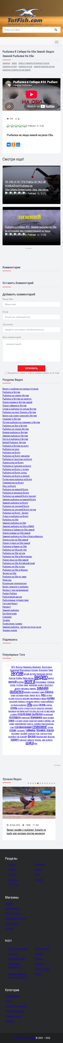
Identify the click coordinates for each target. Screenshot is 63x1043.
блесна (12, 678)
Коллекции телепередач (15, 583)
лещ (43, 695)
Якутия (17, 673)
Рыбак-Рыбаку (10, 593)
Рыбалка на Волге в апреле (16, 476)
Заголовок (8, 324)
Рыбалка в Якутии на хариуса (17, 399)
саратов (33, 720)
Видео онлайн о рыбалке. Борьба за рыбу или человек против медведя (26, 831)
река (11, 720)
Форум (11, 864)
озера (35, 705)
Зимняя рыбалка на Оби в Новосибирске (23, 536)
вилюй (12, 682)
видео (40, 677)
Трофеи (6, 620)
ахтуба (33, 674)
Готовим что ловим (15, 1006)
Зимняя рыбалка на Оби (14, 523)
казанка (35, 692)
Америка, (36, 667)
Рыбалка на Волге (11, 452)
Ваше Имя (8, 299)
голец (13, 685)
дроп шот (48, 685)
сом (12, 727)
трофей (23, 733)
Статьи (11, 874)
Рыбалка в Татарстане (24, 1038)
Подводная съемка (12, 623)
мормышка (35, 698)
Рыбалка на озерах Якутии (16, 429)
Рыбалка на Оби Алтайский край (19, 563)
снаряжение (20, 723)
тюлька (31, 733)
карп (13, 695)
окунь (42, 705)
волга (29, 681)
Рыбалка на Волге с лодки (16, 469)
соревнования (23, 727)
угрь (37, 733)
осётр (21, 708)
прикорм (25, 717)
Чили (50, 670)
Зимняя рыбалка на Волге (15, 503)
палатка (40, 708)
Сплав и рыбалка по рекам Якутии (19, 409)
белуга (49, 674)
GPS (13, 667)
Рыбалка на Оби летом (14, 553)
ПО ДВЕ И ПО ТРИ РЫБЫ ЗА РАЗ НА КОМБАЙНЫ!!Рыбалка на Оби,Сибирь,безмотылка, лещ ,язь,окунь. (27, 185)
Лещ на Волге (9, 486)
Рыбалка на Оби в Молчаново (17, 556)
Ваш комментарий (12, 337)
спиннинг (39, 726)
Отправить (31, 368)
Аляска (19, 667)
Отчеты (12, 869)
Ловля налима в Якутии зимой (17, 402)
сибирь (47, 720)
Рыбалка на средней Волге (16, 506)
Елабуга (10, 928)
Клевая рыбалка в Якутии (15, 432)
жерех (18, 688)
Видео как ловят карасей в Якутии (20, 415)
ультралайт (21, 736)
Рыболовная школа (12, 596)
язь (35, 743)
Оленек (34, 670)
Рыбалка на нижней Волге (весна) (19, 496)
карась (49, 692)
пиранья (12, 711)
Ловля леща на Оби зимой (15, 560)
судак (12, 730)
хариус (15, 740)
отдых (27, 708)
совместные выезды (44, 723)
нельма (29, 701)
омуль (49, 705)
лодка (49, 695)
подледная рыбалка (30, 714)
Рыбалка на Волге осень (15, 472)
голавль (51, 682)
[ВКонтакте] (9, 145)
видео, (51, 678)
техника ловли (45, 730)
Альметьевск (12, 908)
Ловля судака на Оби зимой (16, 543)
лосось (18, 698)
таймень (30, 730)
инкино (27, 692)
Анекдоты (13, 884)
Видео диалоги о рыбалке (15, 586)
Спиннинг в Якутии (12, 419)
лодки (11, 698)
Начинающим (12, 996)
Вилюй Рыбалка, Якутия (14, 442)
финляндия (41, 736)
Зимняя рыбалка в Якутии (15, 435)
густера (19, 685)
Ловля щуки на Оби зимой (15, 539)
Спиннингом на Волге (13, 482)
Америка (27, 667)
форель (51, 736)
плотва (32, 711)
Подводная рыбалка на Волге (17, 479)
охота (33, 708)
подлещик (48, 714)
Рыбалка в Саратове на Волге (17, 459)
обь (29, 704)
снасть (30, 723)
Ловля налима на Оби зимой (16, 533)
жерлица (25, 688)
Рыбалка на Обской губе (15, 550)
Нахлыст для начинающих (15, 590)
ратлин (51, 717)
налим (50, 698)
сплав (50, 727)
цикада (22, 740)
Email (5, 312)
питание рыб (23, 711)
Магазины (40, 864)
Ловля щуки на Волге (13, 462)
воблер (20, 682)
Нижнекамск (12, 923)
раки (45, 717)
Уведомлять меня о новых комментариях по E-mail (33, 373)
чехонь (38, 740)
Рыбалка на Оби (10, 519)
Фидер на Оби (9, 573)
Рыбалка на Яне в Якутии (15, 425)
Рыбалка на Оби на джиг (15, 576)
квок (26, 695)
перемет (49, 708)
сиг (52, 720)
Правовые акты (13, 1016)
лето (38, 695)
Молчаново (25, 670)
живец (33, 688)
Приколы (7, 580)
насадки (13, 701)
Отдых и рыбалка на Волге (15, 516)
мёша (44, 698)
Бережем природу (15, 1011)
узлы (49, 733)
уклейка (12, 736)
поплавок (15, 717)
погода (39, 711)
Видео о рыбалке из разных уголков (20, 388)
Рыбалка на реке (11, 449)
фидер (32, 736)
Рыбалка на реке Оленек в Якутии (19, 412)
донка (41, 685)
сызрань (21, 730)
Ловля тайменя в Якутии (15, 405)
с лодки (18, 720)
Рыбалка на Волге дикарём (16, 456)
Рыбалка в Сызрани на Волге (17, 466)
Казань (9, 903)
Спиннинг (7, 617)
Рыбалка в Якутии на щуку (16, 446)
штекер (49, 740)
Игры (37, 874)
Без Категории (10, 613)
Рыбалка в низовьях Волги (16, 492)
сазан (25, 720)
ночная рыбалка (18, 705)
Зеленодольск (13, 913)
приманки (36, 717)
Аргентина (47, 667)
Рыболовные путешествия (16, 600)
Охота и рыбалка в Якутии (15, 439)
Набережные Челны (15, 918)
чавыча (30, 740)
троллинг (15, 733)
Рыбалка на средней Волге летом (19, 509)
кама (42, 692)
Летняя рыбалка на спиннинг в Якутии (21, 422)
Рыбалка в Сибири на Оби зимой (18, 529)
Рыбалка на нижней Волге (15, 489)
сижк (11, 723)
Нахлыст (7, 607)
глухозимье (40, 682)
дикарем (33, 685)
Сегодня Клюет (10, 603)
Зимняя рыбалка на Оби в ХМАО (18, 526)
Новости (12, 879)
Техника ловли (10, 630)
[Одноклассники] (13, 145)
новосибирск (47, 701)
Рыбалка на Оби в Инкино (15, 570)
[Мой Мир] (18, 145)
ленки (32, 695)
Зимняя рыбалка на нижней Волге (19, 499)
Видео (38, 869)
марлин (26, 698)
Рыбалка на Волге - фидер (15, 513)
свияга (40, 720)
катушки (20, 695)
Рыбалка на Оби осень (14, 566)
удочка (43, 733)
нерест (37, 701)
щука (30, 742)
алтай (26, 674)
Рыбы (8, 1001)
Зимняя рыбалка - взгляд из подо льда (22, 627)
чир (43, 740)
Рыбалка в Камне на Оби (15, 546)
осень (13, 708)
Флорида (43, 670)
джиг (26, 685)
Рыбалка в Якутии (11, 392)
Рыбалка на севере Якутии (16, 395)
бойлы (19, 678)
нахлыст (22, 701)
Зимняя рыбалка (11, 610)
